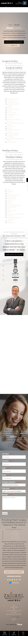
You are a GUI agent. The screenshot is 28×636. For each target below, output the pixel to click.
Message (7, 494)
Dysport (9, 221)
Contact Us (14, 445)
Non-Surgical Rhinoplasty (14, 205)
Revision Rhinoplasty (13, 133)
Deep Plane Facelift (12, 102)
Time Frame (8, 488)
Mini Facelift (10, 126)
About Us (14, 45)
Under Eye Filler (11, 207)
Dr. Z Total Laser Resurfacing (15, 214)
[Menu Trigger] (25, 3)
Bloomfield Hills (15, 533)
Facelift (9, 111)
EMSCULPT (10, 200)
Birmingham (15, 537)
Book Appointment (19, 3)
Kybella (9, 202)
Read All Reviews (14, 348)
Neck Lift (9, 128)
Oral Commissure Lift (13, 99)
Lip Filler (9, 203)
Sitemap (13, 620)
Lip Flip (9, 190)
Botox (8, 209)
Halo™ (9, 212)
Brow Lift (9, 107)
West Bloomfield (15, 538)
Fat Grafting (10, 116)
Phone (6, 475)
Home (10, 25)
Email (6, 468)
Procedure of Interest (11, 482)
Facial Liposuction (12, 114)
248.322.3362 (14, 607)
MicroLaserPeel (11, 198)
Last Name (8, 461)
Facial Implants (11, 112)
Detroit (15, 531)
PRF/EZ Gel (10, 215)
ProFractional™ (11, 210)
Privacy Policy (13, 618)
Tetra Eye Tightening (13, 195)
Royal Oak (15, 535)
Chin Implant (11, 100)
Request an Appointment (14, 572)
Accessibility (13, 619)
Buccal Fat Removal (12, 109)
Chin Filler (10, 191)
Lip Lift (9, 118)
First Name (8, 454)
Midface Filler (11, 222)
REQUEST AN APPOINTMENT (14, 42)
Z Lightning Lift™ (12, 142)
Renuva (9, 193)
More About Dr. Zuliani (14, 254)
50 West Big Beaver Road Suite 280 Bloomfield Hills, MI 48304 (14, 612)
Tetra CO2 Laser (11, 196)
